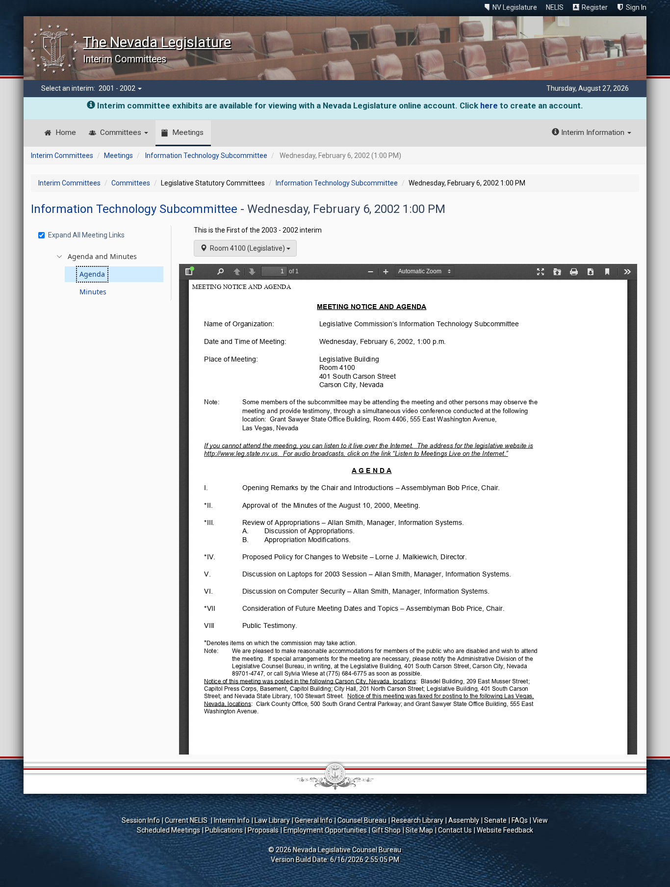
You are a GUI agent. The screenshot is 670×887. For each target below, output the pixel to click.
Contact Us (455, 830)
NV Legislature (514, 7)
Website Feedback (505, 830)
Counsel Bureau (362, 820)
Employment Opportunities (325, 830)
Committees (121, 132)
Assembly (463, 820)
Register (595, 7)
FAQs (520, 820)
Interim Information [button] (592, 132)
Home (65, 132)
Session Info (141, 820)
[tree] (102, 274)
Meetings (188, 132)
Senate (495, 820)
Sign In (636, 7)
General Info (314, 820)
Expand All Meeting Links (86, 235)
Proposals (263, 830)
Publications (224, 830)
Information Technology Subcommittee (206, 155)
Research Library (417, 820)
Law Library (272, 820)
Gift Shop (386, 830)
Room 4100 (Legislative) (246, 248)
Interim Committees (62, 155)
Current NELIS (187, 820)
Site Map (419, 830)
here (489, 105)
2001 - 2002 (118, 88)
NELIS (555, 7)
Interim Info (232, 820)
